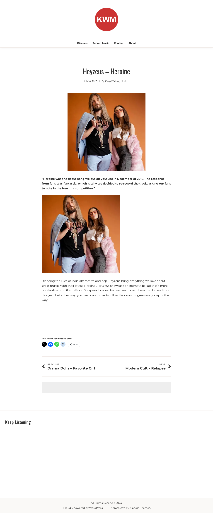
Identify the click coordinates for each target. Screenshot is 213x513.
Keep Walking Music (116, 81)
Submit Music (100, 43)
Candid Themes (140, 507)
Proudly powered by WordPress (83, 507)
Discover (82, 43)
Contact (119, 43)
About (132, 43)
